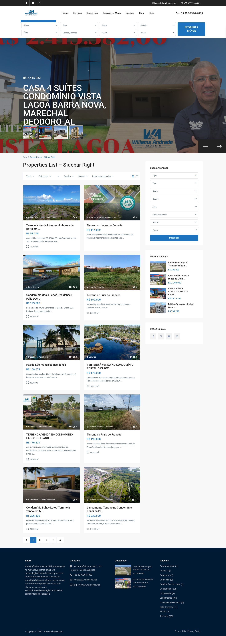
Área (26, 32)
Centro (31, 217)
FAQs (151, 13)
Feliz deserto (33, 287)
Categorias (43, 176)
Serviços (77, 13)
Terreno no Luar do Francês (103, 295)
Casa (25, 157)
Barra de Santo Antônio (45, 217)
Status (104, 32)
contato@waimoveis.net (85, 579)
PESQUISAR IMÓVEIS (191, 29)
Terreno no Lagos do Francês (104, 225)
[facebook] (26, 3)
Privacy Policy (194, 631)
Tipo (65, 25)
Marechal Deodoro (113, 217)
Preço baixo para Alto (101, 176)
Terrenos (164, 616)
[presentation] (205, 146)
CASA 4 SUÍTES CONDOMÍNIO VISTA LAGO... (178, 291)
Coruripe (92, 357)
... (58, 241)
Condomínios (166, 589)
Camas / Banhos (70, 33)
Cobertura (165, 575)
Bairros (81, 176)
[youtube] (33, 3)
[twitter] (161, 336)
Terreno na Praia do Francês (104, 434)
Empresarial (165, 593)
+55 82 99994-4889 (192, 3)
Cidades (67, 176)
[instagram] (39, 3)
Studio (163, 611)
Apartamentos (167, 566)
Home (65, 13)
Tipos (26, 25)
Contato (130, 13)
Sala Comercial (167, 607)
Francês (92, 217)
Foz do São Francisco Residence (46, 364)
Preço (143, 33)
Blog (141, 13)
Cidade (144, 25)
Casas (163, 570)
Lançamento (166, 598)
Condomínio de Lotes (170, 584)
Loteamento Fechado (170, 602)
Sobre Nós (92, 13)
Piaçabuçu (33, 357)
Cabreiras (32, 427)
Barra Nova (33, 500)
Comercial (164, 579)
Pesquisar (174, 238)
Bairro (104, 25)
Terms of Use (181, 631)
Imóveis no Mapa (112, 13)
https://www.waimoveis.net (86, 585)
